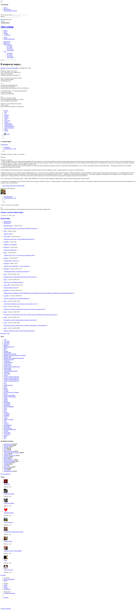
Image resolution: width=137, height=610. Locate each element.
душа (5, 119)
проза (5, 408)
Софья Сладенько (8, 419)
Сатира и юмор (8, 541)
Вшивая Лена (7, 352)
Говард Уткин (7, 445)
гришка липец (7, 365)
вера (5, 112)
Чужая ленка (7, 433)
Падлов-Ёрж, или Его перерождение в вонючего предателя (20, 320)
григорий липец (8, 362)
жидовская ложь (8, 385)
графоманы (7, 361)
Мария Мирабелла (9, 459)
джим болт (7, 372)
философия (7, 426)
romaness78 (7, 147)
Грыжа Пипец (7, 368)
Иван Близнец (7, 467)
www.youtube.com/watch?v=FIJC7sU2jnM (13, 185)
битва (6, 129)
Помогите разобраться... (10, 250)
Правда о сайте (8, 233)
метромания (7, 403)
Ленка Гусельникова (9, 395)
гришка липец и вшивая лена (12, 366)
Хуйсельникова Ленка (10, 429)
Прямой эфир (5, 218)
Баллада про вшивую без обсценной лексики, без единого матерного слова (24, 309)
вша (5, 349)
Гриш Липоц (7, 363)
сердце (6, 116)
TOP (5, 51)
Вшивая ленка (7, 356)
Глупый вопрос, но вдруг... (11, 260)
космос (6, 393)
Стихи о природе (8, 522)
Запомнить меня (6, 19)
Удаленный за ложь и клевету (12, 452)
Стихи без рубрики (9, 503)
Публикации (7, 223)
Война (5, 348)
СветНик (6, 242)
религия (6, 110)
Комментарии (7, 221)
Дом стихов (7, 26)
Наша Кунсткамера (9, 493)
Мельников (7, 402)
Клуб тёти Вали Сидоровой (11, 392)
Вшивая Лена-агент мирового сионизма (14, 355)
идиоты (6, 389)
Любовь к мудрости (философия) (9, 68)
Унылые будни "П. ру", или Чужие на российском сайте (19, 255)
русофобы (6, 415)
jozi (5, 465)
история (6, 391)
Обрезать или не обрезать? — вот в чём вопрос (16, 266)
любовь (6, 401)
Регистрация (7, 9)
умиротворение (8, 125)
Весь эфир (3, 333)
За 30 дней (10, 48)
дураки (6, 375)
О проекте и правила (9, 593)
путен (5, 409)
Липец (5, 398)
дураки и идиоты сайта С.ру (11, 379)
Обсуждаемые (7, 44)
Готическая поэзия (9, 359)
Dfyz (5, 448)
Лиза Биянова (7, 462)
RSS (14, 215)
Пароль (3, 16)
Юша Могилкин (8, 196)
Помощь (6, 597)
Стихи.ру (6, 423)
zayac (5, 469)
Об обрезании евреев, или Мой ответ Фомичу (16, 271)
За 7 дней (9, 47)
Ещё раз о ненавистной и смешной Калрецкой (16, 298)
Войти (5, 7)
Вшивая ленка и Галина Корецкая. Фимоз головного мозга (20, 277)
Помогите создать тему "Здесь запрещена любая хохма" (19, 239)
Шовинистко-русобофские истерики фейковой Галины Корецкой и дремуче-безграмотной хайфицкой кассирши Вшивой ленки (38, 293)
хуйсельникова (8, 428)
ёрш (5, 438)
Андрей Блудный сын (10, 455)
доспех (6, 122)
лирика (6, 399)
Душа (5, 383)
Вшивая (6, 351)
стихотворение (8, 425)
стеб (5, 421)
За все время (10, 50)
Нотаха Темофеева (9, 406)
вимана (6, 345)
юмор (5, 436)
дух (5, 113)
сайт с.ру (6, 416)
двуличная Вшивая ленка (10, 371)
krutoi (5, 231)
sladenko (6, 468)
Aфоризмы (7, 484)
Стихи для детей (8, 569)
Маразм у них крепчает (10, 244)
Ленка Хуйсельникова (10, 396)
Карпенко (6, 247)
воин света (7, 120)
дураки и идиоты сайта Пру (11, 378)
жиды (5, 386)
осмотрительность (9, 126)
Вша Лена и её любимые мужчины (13, 282)
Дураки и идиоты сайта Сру (11, 381)
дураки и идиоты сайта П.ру (11, 376)
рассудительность (9, 127)
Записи (6, 30)
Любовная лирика (9, 512)
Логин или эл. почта (6, 15)
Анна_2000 (7, 236)
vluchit (7, 134)
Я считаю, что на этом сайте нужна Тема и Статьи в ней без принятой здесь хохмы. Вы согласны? (30, 314)
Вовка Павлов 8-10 (9, 346)
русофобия (7, 413)
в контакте (7, 342)
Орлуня (6, 458)
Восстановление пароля (10, 10)
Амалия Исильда (8, 471)
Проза (5, 560)
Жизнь (5, 388)
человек (6, 117)
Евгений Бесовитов (9, 451)
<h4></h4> (7, 341)
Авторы (6, 33)
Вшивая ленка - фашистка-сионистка (14, 358)
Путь (5, 411)
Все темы (3, 575)
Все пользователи (5, 474)
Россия (6, 412)
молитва (6, 115)
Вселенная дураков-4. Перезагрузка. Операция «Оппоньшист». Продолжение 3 (25, 325)
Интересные (7, 41)
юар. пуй (6, 435)
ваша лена (6, 344)
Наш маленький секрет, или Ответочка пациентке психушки (20, 228)
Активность (7, 35)
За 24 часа (9, 46)
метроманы (7, 405)
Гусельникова (7, 369)
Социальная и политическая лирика (13, 531)
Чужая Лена (7, 432)
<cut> (5, 339)
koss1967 (6, 447)
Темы (5, 32)
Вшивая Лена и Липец (10, 353)
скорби (6, 130)
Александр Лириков (9, 461)
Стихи (5, 422)
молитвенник (8, 123)
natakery (6, 258)
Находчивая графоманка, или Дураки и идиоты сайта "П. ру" (20, 303)
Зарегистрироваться (9, 39)
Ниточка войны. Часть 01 (11, 287)
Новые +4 (6, 43)
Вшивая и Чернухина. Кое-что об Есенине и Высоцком (19, 330)
